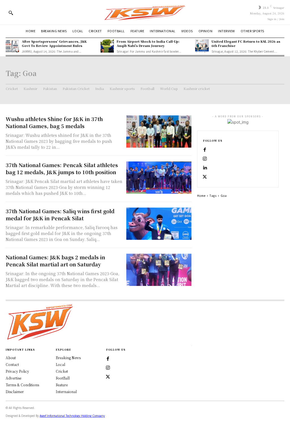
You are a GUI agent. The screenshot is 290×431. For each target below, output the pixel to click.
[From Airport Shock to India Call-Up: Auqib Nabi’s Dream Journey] (107, 46)
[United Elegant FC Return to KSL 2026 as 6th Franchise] (201, 46)
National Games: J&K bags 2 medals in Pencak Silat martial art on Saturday (55, 260)
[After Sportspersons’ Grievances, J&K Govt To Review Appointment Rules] (12, 46)
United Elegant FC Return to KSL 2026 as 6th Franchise (246, 43)
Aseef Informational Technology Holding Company (72, 416)
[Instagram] (204, 158)
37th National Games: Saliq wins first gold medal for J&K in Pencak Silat (60, 214)
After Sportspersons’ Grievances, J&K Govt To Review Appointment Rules (54, 43)
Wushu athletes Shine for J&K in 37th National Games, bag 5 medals (54, 122)
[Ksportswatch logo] (145, 12)
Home (201, 195)
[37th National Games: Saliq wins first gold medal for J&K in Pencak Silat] (158, 224)
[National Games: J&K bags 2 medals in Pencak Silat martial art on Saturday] (158, 270)
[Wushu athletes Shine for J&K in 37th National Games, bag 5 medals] (158, 131)
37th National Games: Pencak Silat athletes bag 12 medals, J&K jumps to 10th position (63, 168)
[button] (11, 13)
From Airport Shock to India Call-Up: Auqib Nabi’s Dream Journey (148, 43)
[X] (204, 177)
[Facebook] (204, 149)
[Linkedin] (204, 168)
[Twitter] (107, 377)
